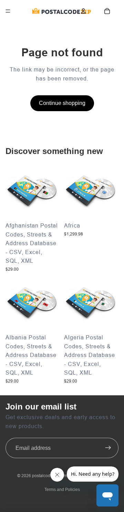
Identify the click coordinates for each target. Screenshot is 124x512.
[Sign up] (108, 448)
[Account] (83, 11)
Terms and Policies (62, 489)
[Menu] (8, 11)
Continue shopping (62, 103)
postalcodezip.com (49, 475)
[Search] (23, 11)
